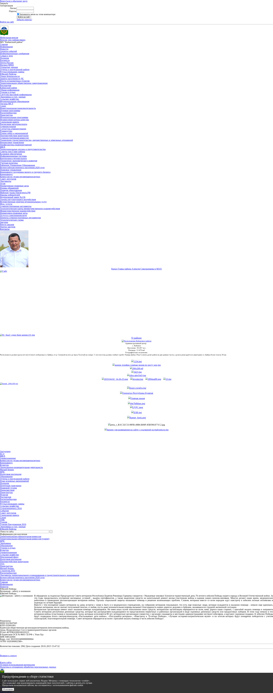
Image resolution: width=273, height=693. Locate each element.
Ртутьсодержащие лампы (12, 72)
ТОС (2, 564)
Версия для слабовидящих (12, 40)
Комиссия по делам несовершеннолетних (20, 176)
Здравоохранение (8, 552)
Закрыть (4, 3)
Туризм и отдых (7, 92)
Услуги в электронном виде (13, 215)
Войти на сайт (7, 22)
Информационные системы (13, 156)
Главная (4, 44)
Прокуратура (6, 115)
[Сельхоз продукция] (167, 379)
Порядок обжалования (11, 190)
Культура (4, 550)
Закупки (4, 222)
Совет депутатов (8, 179)
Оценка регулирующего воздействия (18, 199)
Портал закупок (7, 227)
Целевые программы (10, 110)
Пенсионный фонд (9, 557)
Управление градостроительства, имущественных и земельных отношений (36, 140)
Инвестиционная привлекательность (18, 108)
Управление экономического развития (18, 160)
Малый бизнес (7, 568)
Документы (5, 181)
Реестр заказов (7, 224)
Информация (6, 46)
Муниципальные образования (14, 101)
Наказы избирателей (10, 195)
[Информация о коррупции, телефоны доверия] (9, 383)
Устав (2, 183)
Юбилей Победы (8, 74)
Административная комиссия (14, 138)
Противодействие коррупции (14, 135)
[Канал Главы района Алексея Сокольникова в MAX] (14, 266)
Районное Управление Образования (17, 165)
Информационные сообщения (14, 53)
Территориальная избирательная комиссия (20, 536)
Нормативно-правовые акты (14, 213)
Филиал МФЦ (7, 65)
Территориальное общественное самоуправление (24, 83)
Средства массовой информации (16, 94)
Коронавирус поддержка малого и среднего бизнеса (25, 172)
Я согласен (8, 689)
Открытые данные (9, 67)
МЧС (2, 541)
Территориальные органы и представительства (23, 149)
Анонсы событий (8, 51)
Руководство (6, 131)
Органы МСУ (6, 103)
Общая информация (9, 90)
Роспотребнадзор (8, 113)
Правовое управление (10, 170)
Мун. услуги (6, 204)
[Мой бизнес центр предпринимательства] (136, 372)
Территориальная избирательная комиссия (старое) (24, 539)
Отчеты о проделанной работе (14, 69)
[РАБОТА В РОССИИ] (136, 430)
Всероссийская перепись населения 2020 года (22, 167)
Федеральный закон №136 (12, 197)
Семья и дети (6, 56)
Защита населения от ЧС (12, 78)
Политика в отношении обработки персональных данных (28, 667)
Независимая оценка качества (14, 119)
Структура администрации (13, 129)
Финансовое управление (12, 142)
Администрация (8, 126)
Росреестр (5, 60)
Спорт (3, 106)
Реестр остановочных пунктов (15, 81)
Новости (4, 49)
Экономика (5, 543)
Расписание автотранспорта (13, 124)
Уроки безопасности (10, 76)
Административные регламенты (15, 206)
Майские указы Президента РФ (15, 192)
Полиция (4, 58)
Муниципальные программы (14, 117)
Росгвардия (5, 85)
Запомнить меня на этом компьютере (37, 14)
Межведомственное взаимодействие (17, 211)
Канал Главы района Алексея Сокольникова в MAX (136, 269)
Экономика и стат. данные (13, 97)
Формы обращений (9, 188)
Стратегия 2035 (7, 570)
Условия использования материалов (17, 665)
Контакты (5, 229)
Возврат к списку (8, 655)
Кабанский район (8, 88)
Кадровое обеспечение (11, 154)
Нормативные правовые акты (14, 186)
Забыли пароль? (24, 19)
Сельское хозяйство (9, 99)
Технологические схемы (12, 220)
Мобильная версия (9, 37)
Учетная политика (9, 163)
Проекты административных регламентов (20, 217)
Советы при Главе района (12, 151)
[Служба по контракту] (136, 305)
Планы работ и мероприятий (14, 133)
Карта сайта (6, 662)
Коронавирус (6, 174)
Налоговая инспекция (10, 559)
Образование (6, 545)
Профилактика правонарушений (16, 145)
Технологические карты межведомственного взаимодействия (30, 208)
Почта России (7, 62)
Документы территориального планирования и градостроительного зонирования (39, 575)
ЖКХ (2, 147)
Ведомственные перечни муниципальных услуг (23, 202)
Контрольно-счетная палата (13, 158)
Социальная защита (9, 122)
